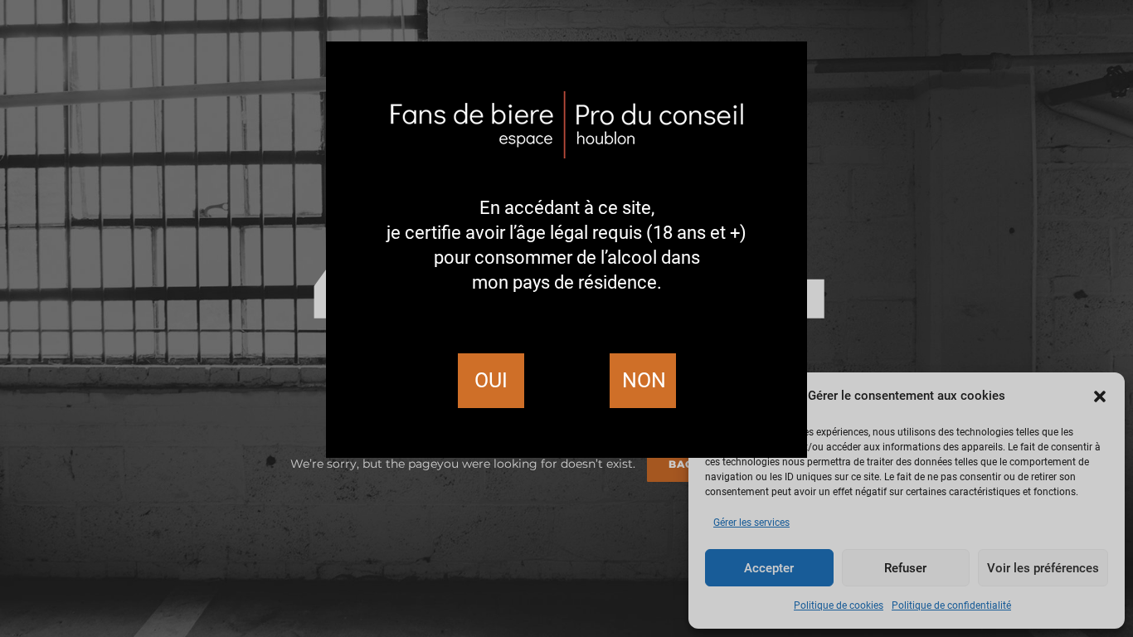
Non (644, 380)
